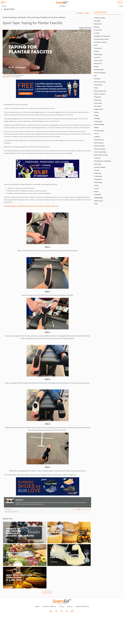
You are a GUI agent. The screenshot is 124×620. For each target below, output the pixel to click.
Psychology (98, 103)
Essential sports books (101, 39)
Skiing (96, 127)
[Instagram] (66, 611)
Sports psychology (100, 152)
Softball (97, 136)
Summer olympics (100, 167)
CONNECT (62, 6)
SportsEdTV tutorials (101, 155)
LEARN (3, 6)
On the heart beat (100, 82)
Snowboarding (99, 130)
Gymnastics (98, 48)
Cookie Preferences (82, 606)
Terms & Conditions (49, 606)
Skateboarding (99, 124)
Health (96, 51)
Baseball (97, 21)
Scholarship (98, 121)
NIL (95, 75)
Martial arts (98, 63)
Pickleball (97, 97)
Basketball (97, 24)
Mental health (98, 69)
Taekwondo (98, 179)
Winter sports (98, 201)
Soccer (96, 133)
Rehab (96, 112)
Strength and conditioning (102, 161)
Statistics (97, 158)
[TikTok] (72, 611)
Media (96, 66)
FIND (121, 6)
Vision (96, 191)
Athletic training (99, 18)
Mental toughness (100, 72)
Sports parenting (99, 149)
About (37, 606)
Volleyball (97, 194)
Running (97, 118)
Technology (98, 182)
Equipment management (102, 36)
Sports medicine (99, 146)
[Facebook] (56, 611)
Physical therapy (99, 94)
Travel (96, 188)
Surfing (96, 170)
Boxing (96, 27)
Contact (70, 606)
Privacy (61, 606)
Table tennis (98, 176)
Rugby (96, 115)
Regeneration (98, 109)
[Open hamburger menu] (2, 2)
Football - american (100, 42)
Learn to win (98, 60)
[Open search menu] (5, 2)
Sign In (120, 2)
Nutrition (97, 79)
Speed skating (99, 140)
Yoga (96, 204)
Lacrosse (97, 57)
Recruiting (97, 106)
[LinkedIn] (50, 611)
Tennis (96, 185)
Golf (96, 45)
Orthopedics (98, 85)
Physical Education (100, 91)
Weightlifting (98, 197)
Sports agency (99, 143)
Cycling (96, 33)
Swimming (97, 173)
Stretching (97, 164)
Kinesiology (98, 54)
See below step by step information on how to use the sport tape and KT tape (31, 206)
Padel (96, 88)
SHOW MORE (47, 592)
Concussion (98, 30)
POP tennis (97, 100)
